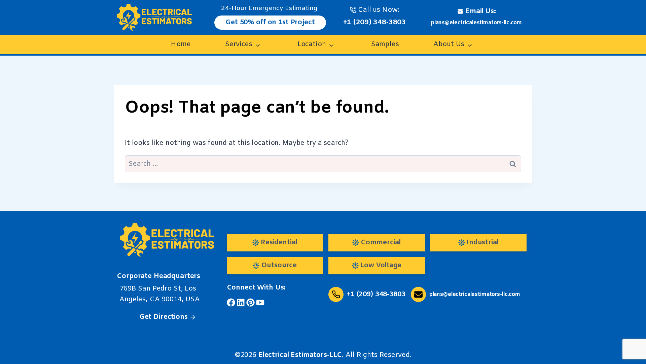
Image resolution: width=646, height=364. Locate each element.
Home (180, 44)
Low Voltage (380, 265)
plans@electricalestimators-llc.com (476, 22)
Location (311, 44)
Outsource (279, 265)
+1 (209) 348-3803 (374, 22)
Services (238, 44)
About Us (448, 44)
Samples (385, 44)
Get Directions (163, 317)
